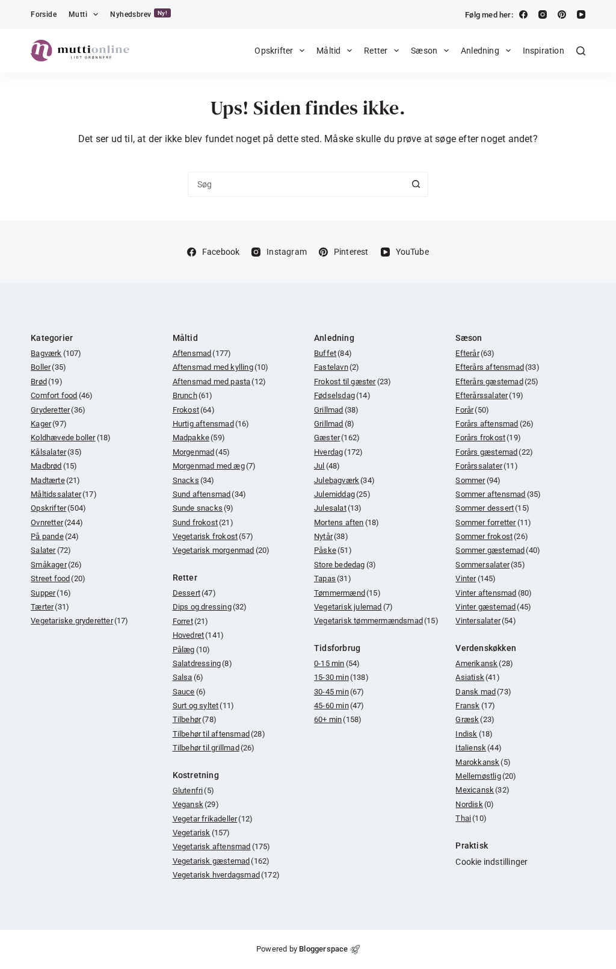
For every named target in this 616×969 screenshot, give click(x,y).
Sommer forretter (493, 522)
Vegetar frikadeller (213, 818)
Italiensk (478, 747)
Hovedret (198, 635)
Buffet (333, 353)
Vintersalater (485, 620)
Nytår (331, 536)
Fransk (475, 705)
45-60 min (339, 705)
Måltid (328, 50)
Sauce (189, 691)
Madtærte (55, 480)
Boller (48, 367)
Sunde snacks (203, 508)
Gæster (337, 437)
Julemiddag (342, 494)
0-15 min (337, 663)
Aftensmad (202, 353)
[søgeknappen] (416, 184)
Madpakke (199, 437)
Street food (58, 578)
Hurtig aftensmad (211, 423)
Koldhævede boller (71, 437)
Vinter (475, 578)
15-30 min (341, 677)
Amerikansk (484, 663)
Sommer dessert (492, 508)
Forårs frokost (488, 437)
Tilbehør (195, 719)
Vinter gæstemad (493, 606)
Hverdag (338, 451)
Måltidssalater (64, 494)
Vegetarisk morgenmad (221, 550)
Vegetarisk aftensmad (222, 846)
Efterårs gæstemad (496, 381)
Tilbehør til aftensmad (219, 733)
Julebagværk (344, 480)
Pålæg (192, 649)
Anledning (480, 50)
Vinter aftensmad (493, 592)
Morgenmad (201, 451)
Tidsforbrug (337, 648)
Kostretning (196, 775)
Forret (191, 621)
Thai (471, 818)
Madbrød (54, 465)
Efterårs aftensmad (497, 367)
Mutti (78, 14)
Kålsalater (56, 451)
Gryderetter (58, 409)
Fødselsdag (342, 395)
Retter (375, 50)
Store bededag (345, 564)
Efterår (474, 353)
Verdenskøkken (485, 648)
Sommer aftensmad (498, 494)
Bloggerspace (323, 948)
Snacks (194, 480)
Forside (44, 14)
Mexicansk (482, 789)
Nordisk (474, 804)
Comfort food (62, 395)
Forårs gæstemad (494, 451)
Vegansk (196, 804)
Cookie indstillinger (491, 862)
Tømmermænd (347, 592)
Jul (327, 465)
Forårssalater (486, 465)
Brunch (193, 395)
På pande (55, 536)
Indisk (474, 733)
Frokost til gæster (352, 381)
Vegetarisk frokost (213, 536)
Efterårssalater (489, 395)
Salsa (188, 677)
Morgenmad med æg (214, 465)
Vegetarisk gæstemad (221, 860)
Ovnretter (57, 522)
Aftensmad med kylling (221, 367)
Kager (49, 423)
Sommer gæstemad (497, 550)
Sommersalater (490, 564)
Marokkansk (483, 762)
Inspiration (543, 50)
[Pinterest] (562, 14)
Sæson (424, 50)
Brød (47, 381)
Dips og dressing (210, 606)
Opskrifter (273, 50)
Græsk (474, 719)
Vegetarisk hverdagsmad (226, 874)
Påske (333, 550)
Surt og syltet (204, 705)
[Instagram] (542, 14)
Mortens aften (346, 522)
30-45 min (339, 691)
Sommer (477, 480)
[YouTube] (581, 14)
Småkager (56, 564)
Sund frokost (203, 522)
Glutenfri (193, 790)
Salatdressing (202, 663)
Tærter (50, 606)
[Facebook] (523, 14)
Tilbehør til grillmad (214, 747)
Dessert (194, 592)
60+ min (338, 719)
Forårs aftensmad (494, 423)
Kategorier (52, 338)
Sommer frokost (491, 536)
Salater (51, 550)
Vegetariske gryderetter (79, 620)
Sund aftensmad (210, 494)
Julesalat (338, 508)
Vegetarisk (201, 832)
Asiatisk (477, 677)
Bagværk (56, 353)
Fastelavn (336, 367)
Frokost (194, 409)
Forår (472, 409)
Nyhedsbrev (138, 14)
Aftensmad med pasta (219, 381)
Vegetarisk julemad (353, 606)
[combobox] (296, 184)
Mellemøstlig (485, 775)
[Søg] (580, 50)
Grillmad (336, 409)
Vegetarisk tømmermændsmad (376, 620)
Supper (51, 592)
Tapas (332, 578)
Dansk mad (483, 691)
